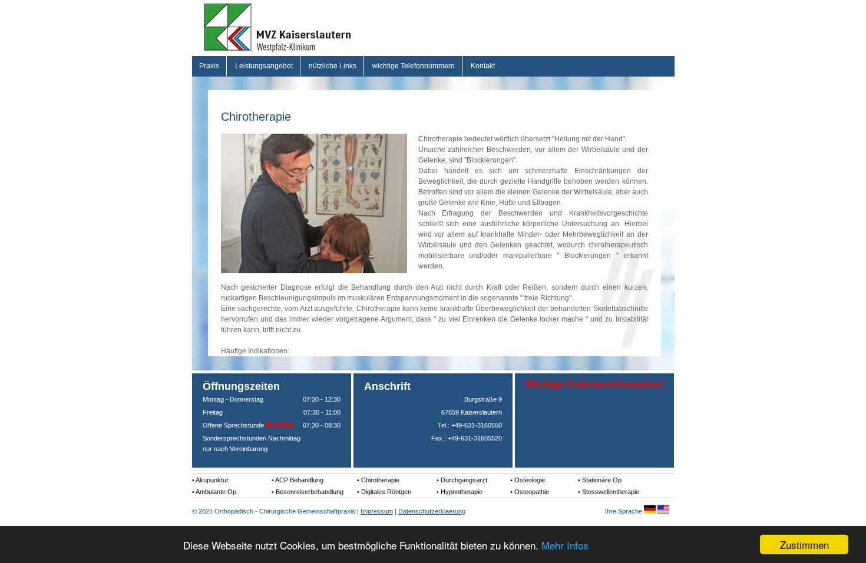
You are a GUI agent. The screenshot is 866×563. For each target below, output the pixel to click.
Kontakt (483, 66)
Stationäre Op (602, 479)
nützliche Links (332, 66)
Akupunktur (212, 479)
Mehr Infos (565, 545)
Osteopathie (531, 491)
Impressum (377, 511)
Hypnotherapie (461, 491)
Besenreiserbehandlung (309, 491)
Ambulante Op (216, 491)
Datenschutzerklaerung (431, 511)
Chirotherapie (380, 479)
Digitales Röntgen (386, 491)
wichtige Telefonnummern (413, 66)
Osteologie (529, 479)
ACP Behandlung (299, 479)
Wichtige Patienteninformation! (594, 384)
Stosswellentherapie (610, 491)
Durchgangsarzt (464, 479)
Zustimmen (804, 544)
